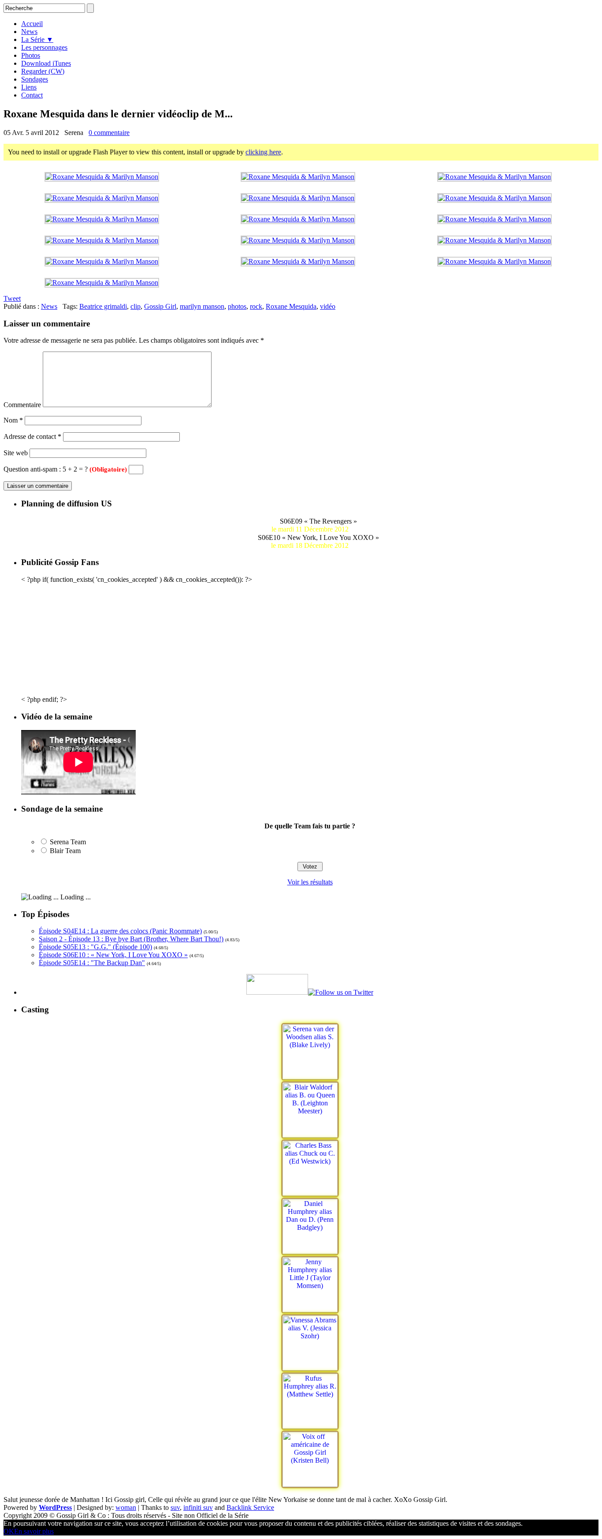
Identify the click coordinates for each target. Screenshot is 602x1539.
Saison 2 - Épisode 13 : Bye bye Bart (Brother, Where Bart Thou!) (131, 939)
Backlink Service (250, 1507)
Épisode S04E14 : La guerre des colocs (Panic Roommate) (120, 931)
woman (125, 1507)
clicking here (263, 152)
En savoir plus (34, 1531)
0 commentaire (109, 132)
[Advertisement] (310, 639)
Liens (29, 87)
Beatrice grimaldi (103, 306)
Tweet (12, 298)
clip (135, 306)
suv (175, 1507)
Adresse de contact (32, 436)
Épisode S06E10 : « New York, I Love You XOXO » (113, 955)
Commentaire (22, 404)
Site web (16, 453)
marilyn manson (202, 306)
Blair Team (65, 850)
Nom (13, 420)
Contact (32, 95)
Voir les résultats (310, 882)
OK (9, 1531)
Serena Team (68, 842)
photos (237, 306)
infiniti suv (198, 1507)
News (49, 306)
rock (256, 306)
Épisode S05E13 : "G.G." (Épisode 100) (95, 947)
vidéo (327, 306)
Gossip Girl (160, 306)
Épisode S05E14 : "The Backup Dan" (92, 962)
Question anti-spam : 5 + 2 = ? (65, 469)
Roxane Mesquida (291, 306)
